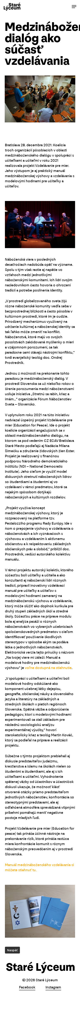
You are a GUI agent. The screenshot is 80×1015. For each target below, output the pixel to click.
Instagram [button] (53, 987)
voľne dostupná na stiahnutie (48, 668)
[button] (74, 7)
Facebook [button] (27, 987)
